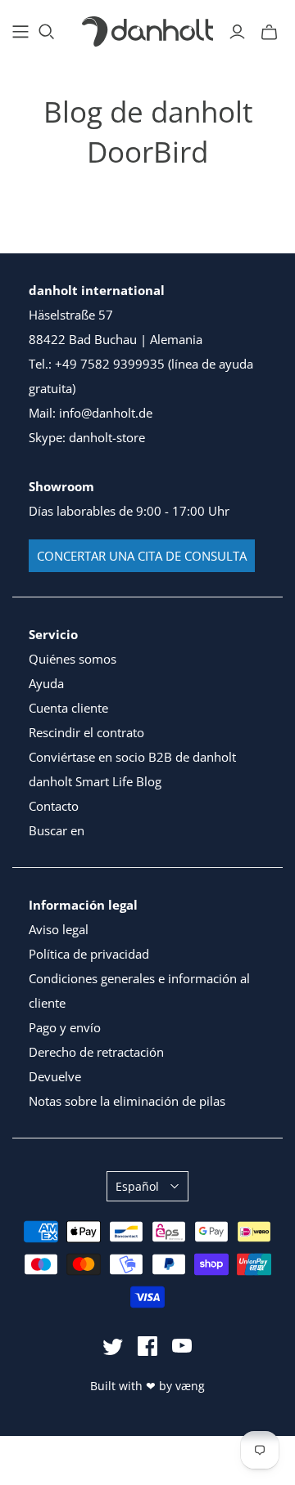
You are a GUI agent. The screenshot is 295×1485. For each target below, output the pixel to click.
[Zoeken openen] (47, 32)
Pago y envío (65, 1027)
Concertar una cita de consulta (142, 556)
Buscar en (56, 830)
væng (190, 1385)
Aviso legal (58, 929)
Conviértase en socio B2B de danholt (132, 757)
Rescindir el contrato (86, 732)
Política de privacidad (89, 954)
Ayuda (46, 683)
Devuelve (55, 1076)
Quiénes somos (72, 659)
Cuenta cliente (68, 708)
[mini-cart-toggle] (269, 32)
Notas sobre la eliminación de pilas (127, 1101)
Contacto (54, 806)
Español (137, 1186)
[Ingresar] (237, 32)
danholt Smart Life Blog (95, 781)
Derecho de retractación (96, 1052)
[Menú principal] (20, 32)
